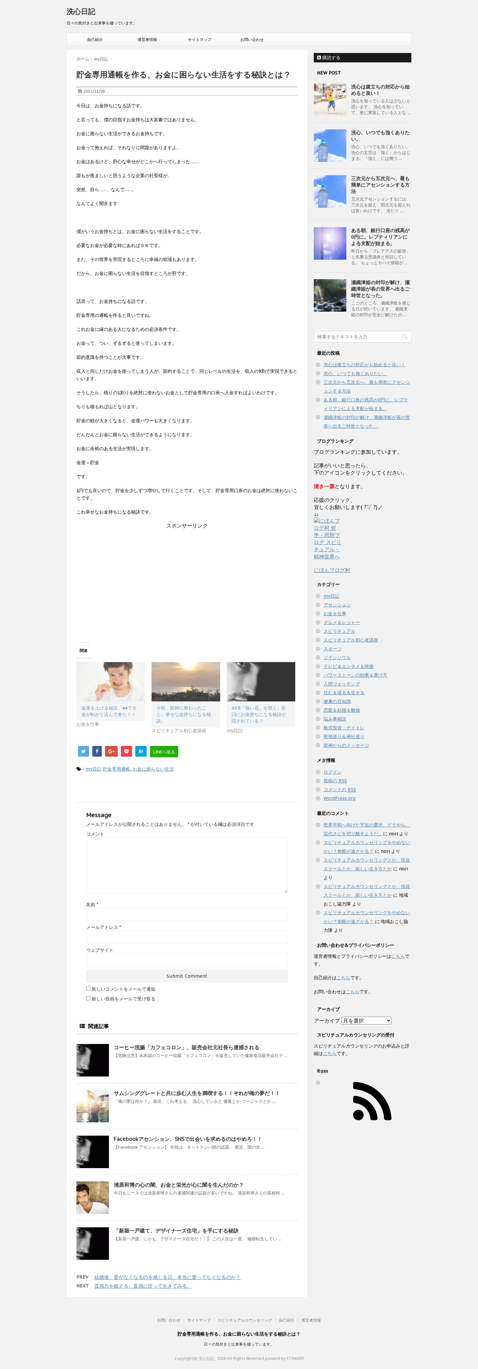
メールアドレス (103, 927)
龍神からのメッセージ (346, 745)
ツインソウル (337, 657)
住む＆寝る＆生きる (344, 693)
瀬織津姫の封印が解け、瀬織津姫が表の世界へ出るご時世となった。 (380, 288)
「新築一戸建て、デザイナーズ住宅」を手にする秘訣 (176, 1230)
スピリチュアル (339, 631)
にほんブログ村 (332, 570)
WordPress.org (339, 798)
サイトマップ (199, 39)
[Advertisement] (187, 574)
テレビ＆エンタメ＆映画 (349, 666)
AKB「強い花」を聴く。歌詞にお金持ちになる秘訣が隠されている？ (259, 714)
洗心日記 (81, 11)
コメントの (340, 789)
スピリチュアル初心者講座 (351, 640)
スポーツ (333, 649)
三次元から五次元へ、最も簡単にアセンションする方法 (380, 184)
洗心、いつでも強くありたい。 (355, 373)
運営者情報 (147, 39)
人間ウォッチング (342, 684)
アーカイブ (327, 1020)
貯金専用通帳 (116, 769)
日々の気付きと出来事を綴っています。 (239, 1344)
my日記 (93, 769)
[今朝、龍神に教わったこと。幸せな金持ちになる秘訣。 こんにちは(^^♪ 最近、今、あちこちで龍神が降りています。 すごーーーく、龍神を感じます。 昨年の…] (186, 681)
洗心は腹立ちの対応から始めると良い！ (364, 365)
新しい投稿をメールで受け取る (123, 999)
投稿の (335, 781)
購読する (330, 57)
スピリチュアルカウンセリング (245, 1320)
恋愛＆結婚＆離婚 (342, 710)
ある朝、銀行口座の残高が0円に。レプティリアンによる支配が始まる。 (380, 236)
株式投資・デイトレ (344, 728)
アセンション (337, 605)
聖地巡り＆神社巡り (344, 736)
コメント (95, 834)
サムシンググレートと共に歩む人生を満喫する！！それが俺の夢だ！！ (197, 1093)
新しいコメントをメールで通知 (123, 989)
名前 (92, 904)
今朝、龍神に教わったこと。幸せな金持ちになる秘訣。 (183, 714)
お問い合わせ (252, 39)
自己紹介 (95, 39)
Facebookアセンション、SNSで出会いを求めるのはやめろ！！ (188, 1139)
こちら (398, 956)
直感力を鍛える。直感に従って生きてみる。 (143, 1286)
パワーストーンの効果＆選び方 (355, 675)
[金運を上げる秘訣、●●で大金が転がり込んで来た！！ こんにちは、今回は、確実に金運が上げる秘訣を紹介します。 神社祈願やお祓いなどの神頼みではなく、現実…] (110, 681)
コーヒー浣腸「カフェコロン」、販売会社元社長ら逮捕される (186, 1047)
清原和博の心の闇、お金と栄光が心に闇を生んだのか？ (179, 1184)
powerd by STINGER (284, 1358)
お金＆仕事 (335, 614)
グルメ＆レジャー (342, 622)
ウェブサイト (99, 950)
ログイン (333, 772)
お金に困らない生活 (153, 769)
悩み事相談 (335, 719)
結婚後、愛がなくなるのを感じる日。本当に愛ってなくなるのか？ (167, 1277)
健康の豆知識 (337, 701)
